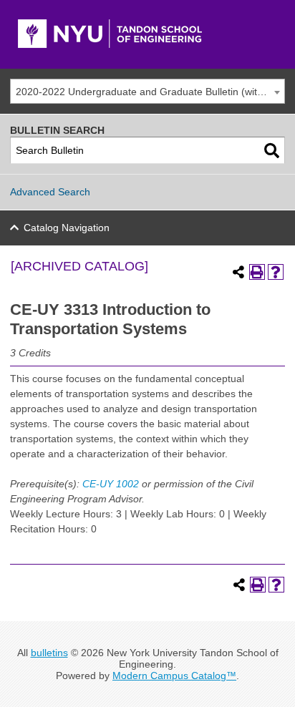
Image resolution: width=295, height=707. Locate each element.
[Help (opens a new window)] (276, 272)
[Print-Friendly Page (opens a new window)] (257, 272)
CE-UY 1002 (110, 483)
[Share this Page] (238, 272)
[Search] (271, 151)
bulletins (49, 652)
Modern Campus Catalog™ (174, 675)
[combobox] (147, 91)
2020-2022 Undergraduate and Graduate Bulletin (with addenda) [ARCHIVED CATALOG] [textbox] (150, 91)
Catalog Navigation (67, 227)
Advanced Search (50, 192)
